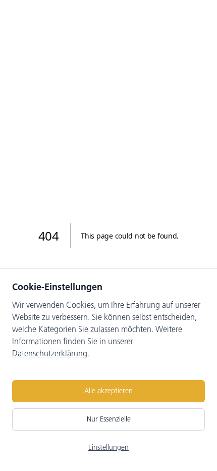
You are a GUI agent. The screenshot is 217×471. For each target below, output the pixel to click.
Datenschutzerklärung (49, 353)
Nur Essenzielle (109, 419)
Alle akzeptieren (108, 391)
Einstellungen (108, 447)
